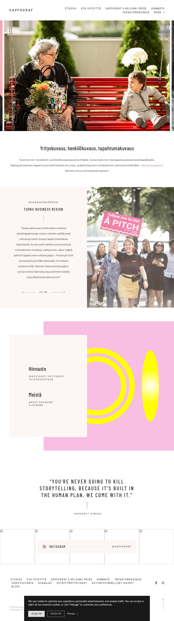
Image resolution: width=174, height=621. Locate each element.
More (158, 12)
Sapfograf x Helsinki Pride (126, 8)
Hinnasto (158, 8)
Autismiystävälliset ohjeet (113, 583)
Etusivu (71, 8)
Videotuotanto (23, 583)
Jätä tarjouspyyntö (152, 165)
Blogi (16, 586)
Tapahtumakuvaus (136, 12)
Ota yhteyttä (91, 8)
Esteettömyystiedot (72, 583)
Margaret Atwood (87, 513)
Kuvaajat (45, 583)
